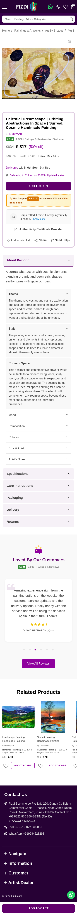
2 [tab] (30, 650)
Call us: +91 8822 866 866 (25, 827)
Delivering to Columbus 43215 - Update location (37, 175)
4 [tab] (41, 650)
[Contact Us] (59, 7)
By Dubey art (8, 746)
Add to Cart (38, 186)
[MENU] (4, 6)
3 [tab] (36, 650)
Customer (18, 873)
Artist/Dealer (20, 882)
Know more (39, 219)
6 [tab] (53, 650)
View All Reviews (38, 663)
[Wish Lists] (65, 7)
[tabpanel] (38, 610)
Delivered (12, 167)
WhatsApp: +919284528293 (26, 833)
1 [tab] (24, 650)
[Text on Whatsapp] (50, 7)
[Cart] (73, 7)
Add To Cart (23, 765)
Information (20, 863)
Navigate (17, 853)
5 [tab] (47, 650)
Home (6, 30)
